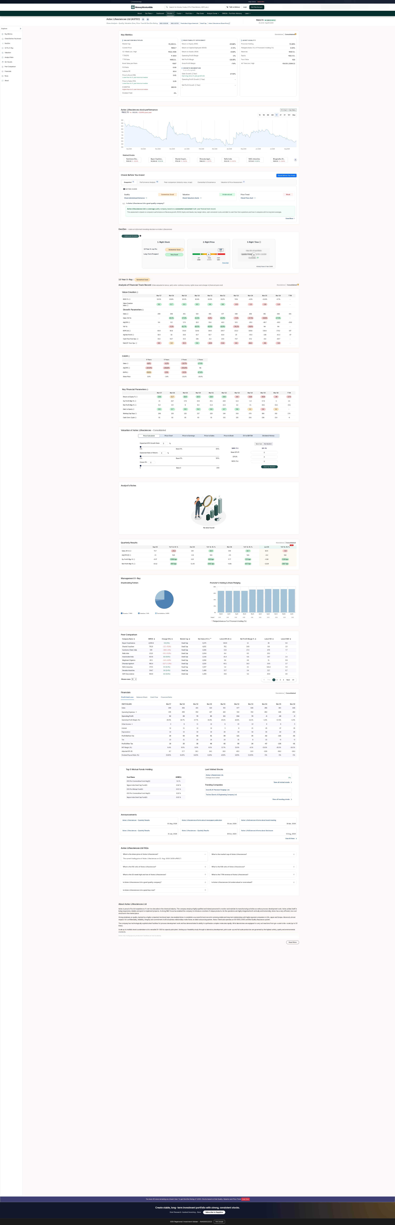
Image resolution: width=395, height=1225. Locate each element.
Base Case (259, 444)
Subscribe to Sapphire (214, 1212)
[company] (134, 639)
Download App (137, 1)
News (6, 76)
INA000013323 (206, 1222)
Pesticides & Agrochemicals (189, 23)
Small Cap (203, 23)
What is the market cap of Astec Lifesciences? (229, 854)
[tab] (129, 182)
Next (288, 680)
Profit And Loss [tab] (127, 697)
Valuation (7, 52)
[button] (232, 13)
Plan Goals (200, 13)
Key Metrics (8, 34)
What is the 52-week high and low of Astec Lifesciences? (144, 875)
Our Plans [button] (148, 13)
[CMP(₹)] (154, 639)
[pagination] (293, 680)
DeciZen (7, 43)
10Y (289, 115)
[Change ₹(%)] (172, 639)
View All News (290, 838)
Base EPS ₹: (235, 452)
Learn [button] (247, 13)
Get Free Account (257, 7)
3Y (281, 115)
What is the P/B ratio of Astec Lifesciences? (228, 867)
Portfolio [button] (189, 13)
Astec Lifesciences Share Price (218, 23)
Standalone (279, 34)
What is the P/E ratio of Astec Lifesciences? (139, 867)
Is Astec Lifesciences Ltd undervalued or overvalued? (232, 882)
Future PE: (143, 462)
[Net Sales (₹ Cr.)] (210, 638)
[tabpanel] (209, 729)
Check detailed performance (134, 198)
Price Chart (225, 263)
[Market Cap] (189, 639)
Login (245, 7)
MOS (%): (235, 461)
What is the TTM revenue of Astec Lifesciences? (230, 875)
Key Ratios (292, 110)
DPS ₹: (235, 457)
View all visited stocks (282, 782)
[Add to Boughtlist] (147, 19)
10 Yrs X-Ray (8, 48)
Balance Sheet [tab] (142, 697)
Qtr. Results (8, 62)
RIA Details (219, 1222)
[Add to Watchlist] (143, 19)
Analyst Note (8, 57)
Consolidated (290, 34)
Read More (293, 942)
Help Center (252, 1)
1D (260, 115)
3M (268, 115)
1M (264, 115)
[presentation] (295, 159)
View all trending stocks (281, 799)
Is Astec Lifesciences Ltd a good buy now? (139, 890)
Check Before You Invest (12, 38)
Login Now (245, 1199)
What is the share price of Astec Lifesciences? (140, 854)
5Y (285, 115)
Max (294, 115)
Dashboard (160, 13)
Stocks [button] (169, 13)
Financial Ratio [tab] (166, 697)
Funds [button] (179, 13)
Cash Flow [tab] (154, 697)
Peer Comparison (10, 66)
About (140, 13)
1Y (276, 115)
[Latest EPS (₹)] (230, 639)
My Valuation (268, 444)
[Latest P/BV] (290, 639)
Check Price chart (247, 198)
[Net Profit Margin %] (255, 639)
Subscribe (260, 1)
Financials (7, 71)
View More (290, 218)
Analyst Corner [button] (212, 13)
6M (272, 115)
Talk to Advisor (234, 7)
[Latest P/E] (273, 639)
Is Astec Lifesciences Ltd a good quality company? (142, 882)
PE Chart (284, 110)
